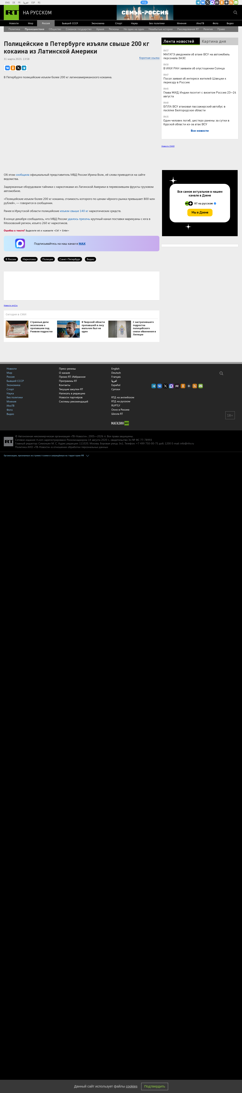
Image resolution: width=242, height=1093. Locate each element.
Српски (115, 389)
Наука (134, 23)
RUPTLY (115, 405)
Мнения (181, 23)
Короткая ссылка (149, 58)
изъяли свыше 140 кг (74, 211)
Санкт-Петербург (70, 259)
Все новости (200, 130)
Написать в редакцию (72, 393)
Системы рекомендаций (73, 401)
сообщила (22, 174)
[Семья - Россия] (145, 12)
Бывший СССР (70, 23)
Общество (55, 29)
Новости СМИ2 (168, 146)
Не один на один (134, 29)
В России (11, 259)
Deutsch (116, 373)
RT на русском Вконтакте (203, 2)
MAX (82, 243)
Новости (14, 23)
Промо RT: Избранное (72, 376)
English (115, 369)
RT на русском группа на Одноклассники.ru (222, 2)
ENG (7, 2)
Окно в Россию (120, 409)
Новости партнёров (70, 397)
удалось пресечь (79, 219)
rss (231, 2)
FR (19, 2)
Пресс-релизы (67, 368)
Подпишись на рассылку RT (236, 2)
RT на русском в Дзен (226, 2)
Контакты (64, 385)
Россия (46, 23)
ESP (33, 2)
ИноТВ (200, 23)
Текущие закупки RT (71, 389)
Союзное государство (79, 29)
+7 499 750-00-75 (147, 443)
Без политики (157, 23)
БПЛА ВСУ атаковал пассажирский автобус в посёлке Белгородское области (194, 108)
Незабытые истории (161, 29)
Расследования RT (188, 29)
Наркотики (29, 259)
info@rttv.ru (187, 443)
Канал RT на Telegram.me (198, 2)
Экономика (98, 23)
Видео (230, 23)
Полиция (47, 259)
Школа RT (117, 413)
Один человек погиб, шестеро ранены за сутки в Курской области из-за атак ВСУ (196, 122)
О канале (64, 372)
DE (13, 2)
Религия (208, 29)
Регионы (114, 29)
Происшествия (34, 29)
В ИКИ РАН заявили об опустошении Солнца (194, 68)
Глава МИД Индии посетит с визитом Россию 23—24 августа (199, 94)
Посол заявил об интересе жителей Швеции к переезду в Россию (194, 80)
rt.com (39, 440)
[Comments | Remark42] (81, 285)
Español (115, 385)
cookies (131, 1086)
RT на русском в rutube (217, 2)
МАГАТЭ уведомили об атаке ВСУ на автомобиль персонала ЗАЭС (196, 56)
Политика (14, 29)
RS (39, 2)
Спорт (118, 23)
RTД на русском (120, 401)
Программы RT (68, 381)
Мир (30, 23)
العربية (26, 2)
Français (116, 377)
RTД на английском (122, 397)
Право (221, 29)
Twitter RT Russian (207, 2)
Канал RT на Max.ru (212, 2)
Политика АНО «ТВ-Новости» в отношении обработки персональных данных (61, 447)
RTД (144, 2)
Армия (100, 29)
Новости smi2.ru (11, 305)
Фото (215, 23)
